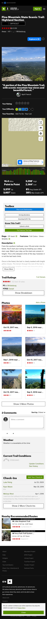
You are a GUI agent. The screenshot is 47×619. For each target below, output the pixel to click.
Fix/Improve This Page (24, 230)
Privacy (34, 616)
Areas (4, 31)
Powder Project (29, 565)
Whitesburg (20, 31)
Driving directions (24, 215)
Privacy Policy (21, 608)
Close (23, 612)
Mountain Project (29, 551)
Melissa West (8, 494)
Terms (28, 616)
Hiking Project (28, 558)
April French (26, 94)
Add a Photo (40, 302)
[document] (23, 609)
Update (36, 464)
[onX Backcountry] (8, 2)
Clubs (4, 561)
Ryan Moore (7, 487)
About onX (5, 598)
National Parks (29, 568)
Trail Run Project (29, 561)
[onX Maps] (7, 583)
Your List (28, 114)
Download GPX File (24, 219)
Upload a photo (24, 226)
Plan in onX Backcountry (24, 209)
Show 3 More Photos (23, 404)
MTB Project (28, 555)
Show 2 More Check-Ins (23, 505)
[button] (4, 64)
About (4, 551)
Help (3, 555)
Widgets (5, 558)
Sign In (37, 9)
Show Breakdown (23, 293)
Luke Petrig (7, 482)
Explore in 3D (34, 39)
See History (33, 466)
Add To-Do (19, 114)
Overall (11, 289)
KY (9, 31)
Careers (5, 601)
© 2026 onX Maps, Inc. (18, 616)
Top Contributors (7, 565)
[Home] (11, 9)
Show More (8, 269)
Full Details (40, 277)
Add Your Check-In (35, 477)
